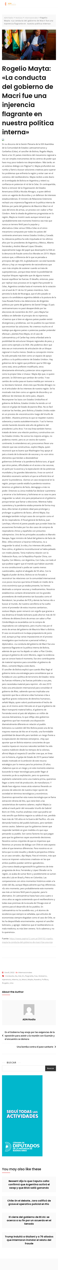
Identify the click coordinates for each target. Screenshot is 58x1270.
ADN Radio (29, 1019)
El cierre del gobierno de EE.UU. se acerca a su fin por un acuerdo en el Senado (29, 1220)
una (11, 983)
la (20, 979)
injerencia (6, 979)
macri (24, 979)
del (19, 976)
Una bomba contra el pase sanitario (35, 1046)
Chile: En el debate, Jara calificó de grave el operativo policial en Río (29, 1202)
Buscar (11, 1062)
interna (15, 979)
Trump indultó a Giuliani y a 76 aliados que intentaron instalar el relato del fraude (29, 1240)
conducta (9, 976)
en (23, 976)
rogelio (5, 983)
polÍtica (45, 979)
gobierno (42, 976)
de (16, 976)
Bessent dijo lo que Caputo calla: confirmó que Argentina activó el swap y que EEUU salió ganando (29, 1184)
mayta (30, 979)
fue (35, 976)
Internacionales (25, 972)
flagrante (29, 976)
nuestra (37, 979)
